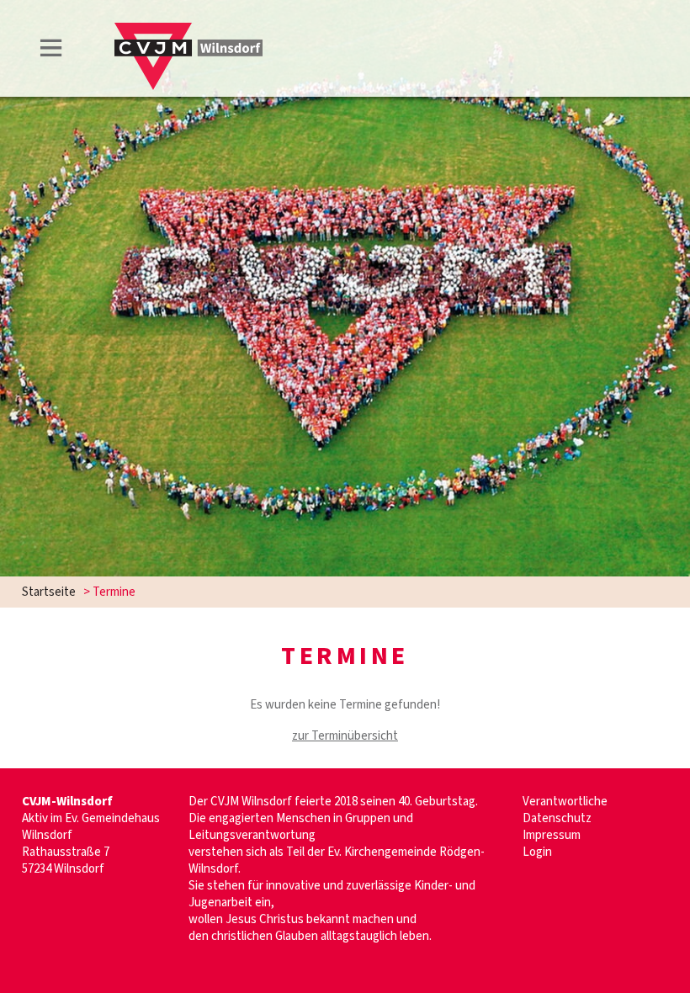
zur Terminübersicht (345, 736)
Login (537, 852)
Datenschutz (557, 818)
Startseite (49, 592)
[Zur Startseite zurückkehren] (188, 31)
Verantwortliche (565, 801)
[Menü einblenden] (51, 51)
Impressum (552, 835)
